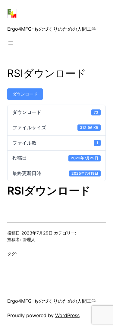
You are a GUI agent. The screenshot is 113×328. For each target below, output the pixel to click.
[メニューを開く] (10, 43)
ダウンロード (25, 94)
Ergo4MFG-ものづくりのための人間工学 (51, 29)
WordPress (67, 315)
